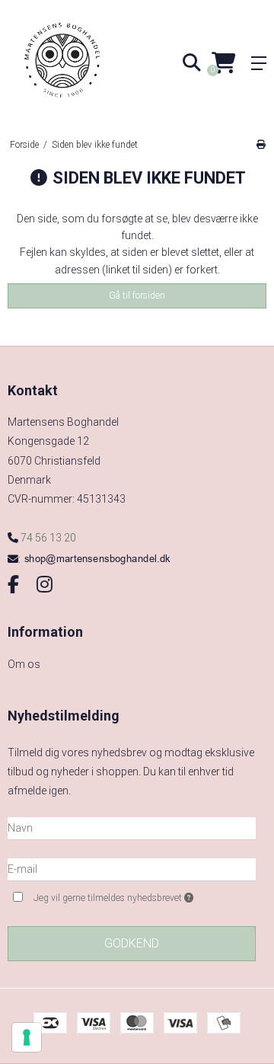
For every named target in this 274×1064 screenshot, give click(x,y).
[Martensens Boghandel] (68, 62)
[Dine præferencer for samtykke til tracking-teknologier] (26, 1037)
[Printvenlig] (260, 144)
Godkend (131, 943)
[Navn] (132, 827)
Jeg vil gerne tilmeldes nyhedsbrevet (129, 895)
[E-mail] (132, 868)
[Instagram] (45, 585)
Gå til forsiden (137, 295)
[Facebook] (13, 585)
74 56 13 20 (47, 538)
